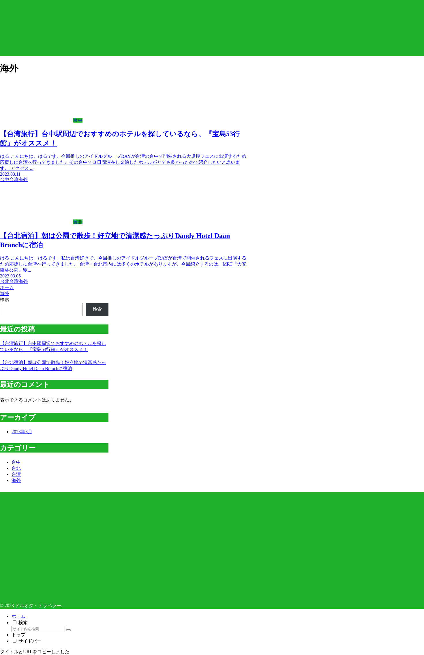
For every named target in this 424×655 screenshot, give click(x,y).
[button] (68, 630)
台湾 (16, 474)
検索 (4, 299)
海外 (16, 480)
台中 (16, 462)
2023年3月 (22, 431)
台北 (16, 468)
